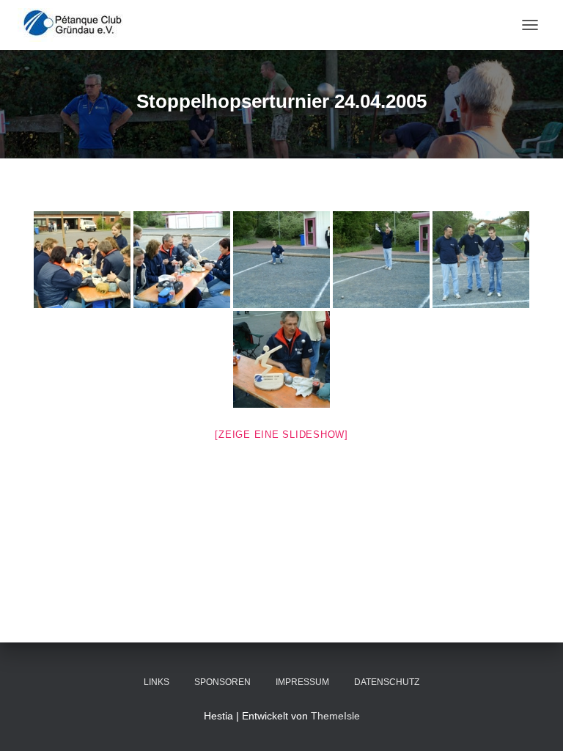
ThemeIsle (335, 716)
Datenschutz (386, 682)
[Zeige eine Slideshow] (281, 434)
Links (156, 682)
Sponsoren (222, 682)
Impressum (302, 682)
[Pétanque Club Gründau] (78, 25)
